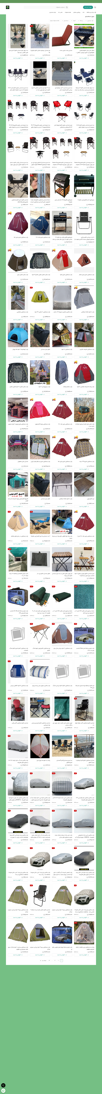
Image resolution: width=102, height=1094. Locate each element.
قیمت (74, 21)
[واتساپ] (3, 1091)
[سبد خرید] (95, 7)
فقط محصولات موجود (54, 21)
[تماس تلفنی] (3, 1085)
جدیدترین (89, 21)
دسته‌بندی (66, 21)
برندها (81, 21)
